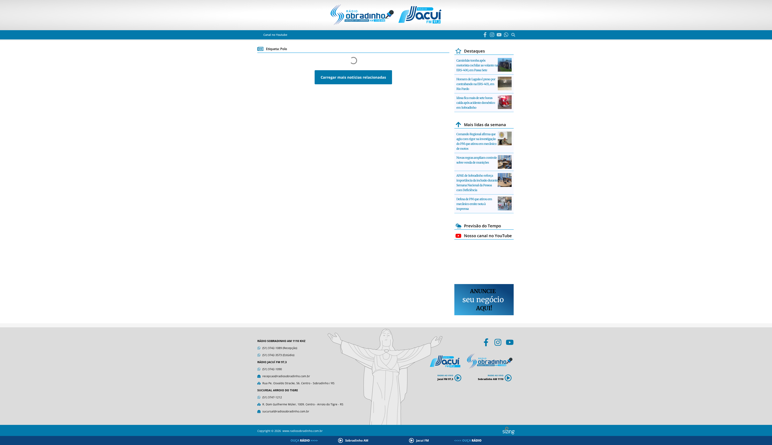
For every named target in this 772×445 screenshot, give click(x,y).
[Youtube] (499, 34)
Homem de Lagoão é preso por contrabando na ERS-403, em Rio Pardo (475, 84)
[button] (513, 34)
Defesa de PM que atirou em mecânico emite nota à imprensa (474, 204)
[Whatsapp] (506, 34)
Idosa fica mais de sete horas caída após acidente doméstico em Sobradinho (475, 102)
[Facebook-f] (485, 34)
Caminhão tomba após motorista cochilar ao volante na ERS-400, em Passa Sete (477, 65)
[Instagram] (492, 34)
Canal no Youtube (275, 35)
